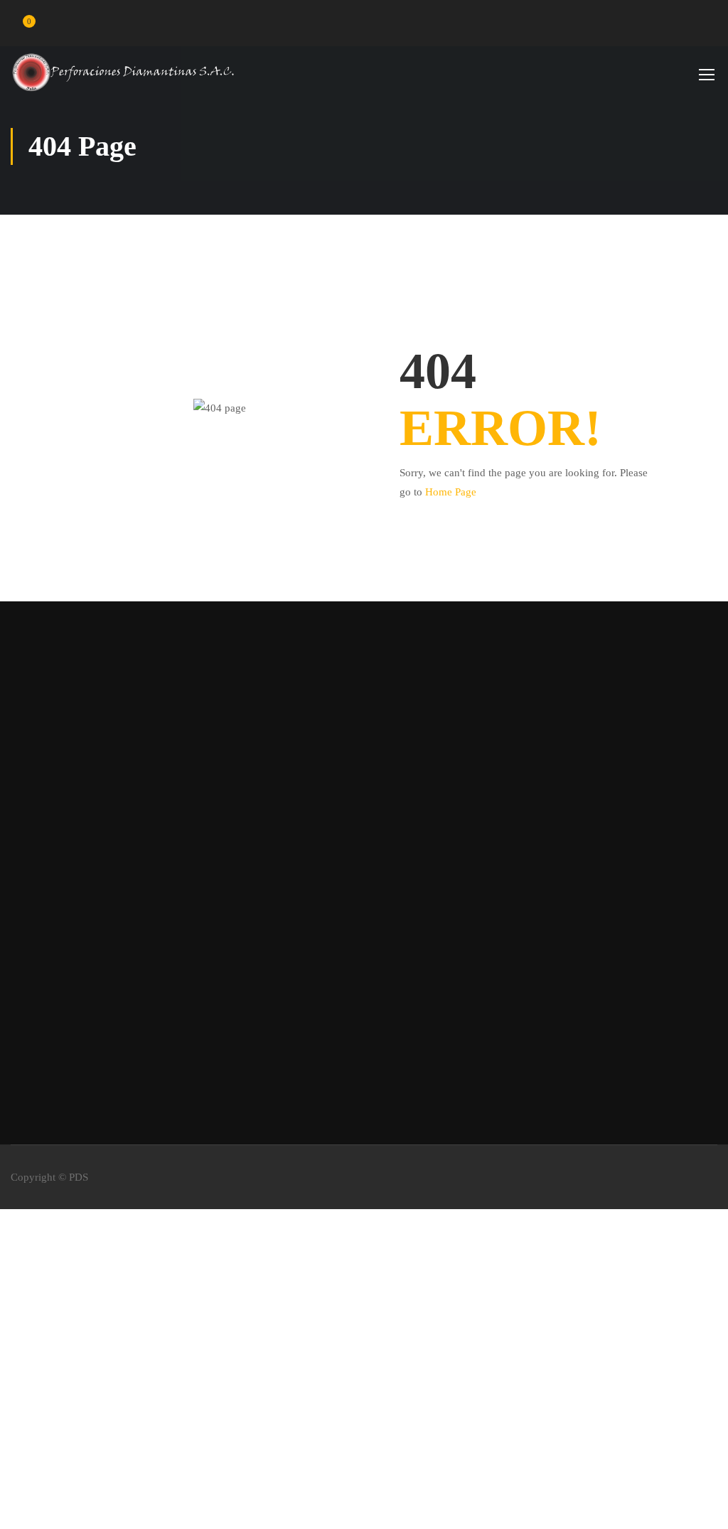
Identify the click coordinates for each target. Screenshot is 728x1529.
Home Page (450, 492)
